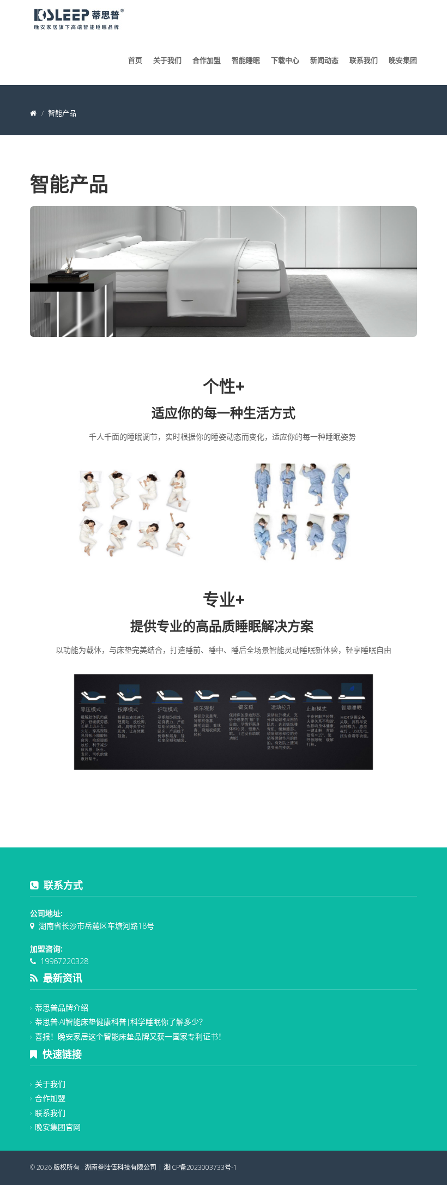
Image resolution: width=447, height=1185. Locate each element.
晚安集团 (403, 60)
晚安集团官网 (58, 1127)
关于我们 (167, 60)
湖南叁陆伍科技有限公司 (120, 1167)
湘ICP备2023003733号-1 (200, 1167)
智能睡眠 (246, 60)
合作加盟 (206, 60)
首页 (135, 60)
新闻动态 (324, 60)
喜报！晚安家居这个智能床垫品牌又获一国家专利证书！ (130, 1036)
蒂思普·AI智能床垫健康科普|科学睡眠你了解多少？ (121, 1021)
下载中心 (285, 60)
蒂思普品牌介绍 (61, 1007)
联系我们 (363, 60)
